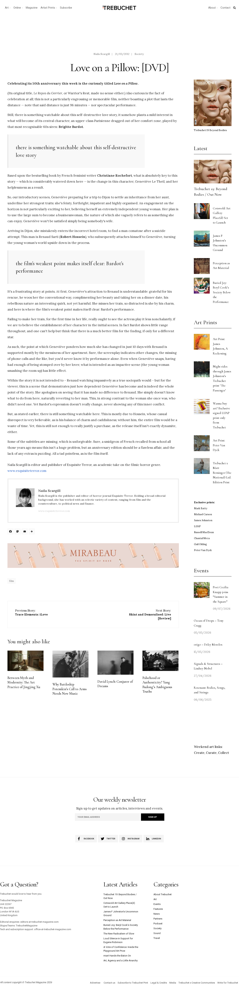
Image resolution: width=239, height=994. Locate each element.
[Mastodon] (18, 531)
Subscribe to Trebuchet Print (133, 982)
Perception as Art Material (117, 920)
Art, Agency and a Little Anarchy (120, 960)
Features (158, 909)
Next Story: (150, 614)
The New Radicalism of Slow (118, 933)
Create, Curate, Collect (211, 753)
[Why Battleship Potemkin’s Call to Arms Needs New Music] (70, 664)
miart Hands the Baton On (117, 955)
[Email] (25, 531)
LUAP (197, 526)
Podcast (157, 923)
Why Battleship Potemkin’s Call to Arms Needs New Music (69, 689)
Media (172, 982)
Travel (156, 938)
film (11, 581)
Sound (157, 933)
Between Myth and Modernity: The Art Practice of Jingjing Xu (23, 682)
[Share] (32, 531)
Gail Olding (200, 544)
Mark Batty (200, 508)
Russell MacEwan (204, 532)
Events (157, 904)
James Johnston (203, 520)
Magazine (32, 7)
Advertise (95, 982)
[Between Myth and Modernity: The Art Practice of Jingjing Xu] (25, 661)
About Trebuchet (162, 894)
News (156, 913)
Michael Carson (203, 514)
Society (139, 54)
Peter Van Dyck (203, 550)
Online (17, 7)
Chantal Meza (202, 538)
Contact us (109, 982)
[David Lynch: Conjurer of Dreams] (115, 663)
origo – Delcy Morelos (208, 644)
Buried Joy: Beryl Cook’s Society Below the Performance (222, 292)
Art (7, 7)
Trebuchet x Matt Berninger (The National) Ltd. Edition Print (222, 472)
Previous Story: (31, 612)
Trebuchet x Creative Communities (197, 982)
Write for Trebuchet (227, 982)
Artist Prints (48, 7)
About (212, 7)
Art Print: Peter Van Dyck (219, 445)
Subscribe (66, 7)
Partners (157, 918)
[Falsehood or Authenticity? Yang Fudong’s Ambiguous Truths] (160, 661)
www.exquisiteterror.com (26, 471)
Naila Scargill (102, 54)
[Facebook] (11, 531)
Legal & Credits (158, 982)
